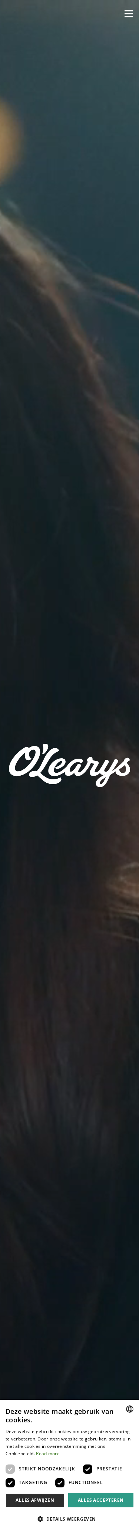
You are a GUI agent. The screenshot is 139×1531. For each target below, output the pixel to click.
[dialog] (69, 1465)
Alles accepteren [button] (100, 1500)
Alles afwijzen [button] (35, 1500)
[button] (128, 13)
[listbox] (129, 1409)
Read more (48, 1453)
